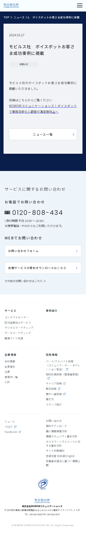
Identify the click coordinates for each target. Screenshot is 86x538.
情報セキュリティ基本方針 (61, 436)
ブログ (9, 426)
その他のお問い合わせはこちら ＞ (25, 281)
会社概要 (10, 361)
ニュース (19, 17)
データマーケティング (18, 333)
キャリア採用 (54, 383)
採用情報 (52, 354)
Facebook (11, 432)
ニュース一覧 (43, 134)
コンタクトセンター (16, 317)
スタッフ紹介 (54, 404)
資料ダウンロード (56, 426)
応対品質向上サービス (18, 322)
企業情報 (11, 354)
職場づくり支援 (14, 338)
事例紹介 (52, 310)
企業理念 (10, 366)
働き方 (50, 399)
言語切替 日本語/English (60, 456)
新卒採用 (51, 388)
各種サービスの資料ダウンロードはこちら (37, 268)
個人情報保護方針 (56, 431)
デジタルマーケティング (19, 327)
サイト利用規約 (55, 450)
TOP (7, 17)
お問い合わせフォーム (23, 251)
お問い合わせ (54, 421)
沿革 (7, 371)
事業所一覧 (11, 377)
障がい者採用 (54, 394)
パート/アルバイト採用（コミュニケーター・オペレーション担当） (63, 365)
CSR (7, 382)
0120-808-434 (37, 212)
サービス (11, 310)
